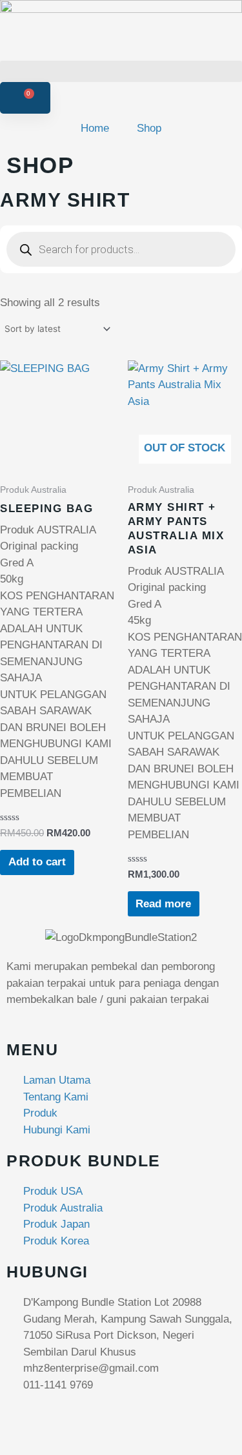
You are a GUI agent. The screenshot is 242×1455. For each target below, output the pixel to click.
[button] (121, 71)
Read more (163, 904)
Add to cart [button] (37, 862)
